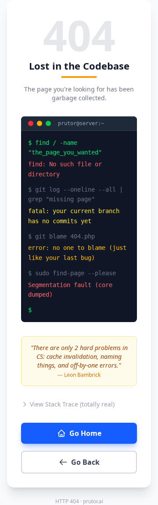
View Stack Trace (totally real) (72, 404)
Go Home (85, 433)
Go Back (85, 462)
